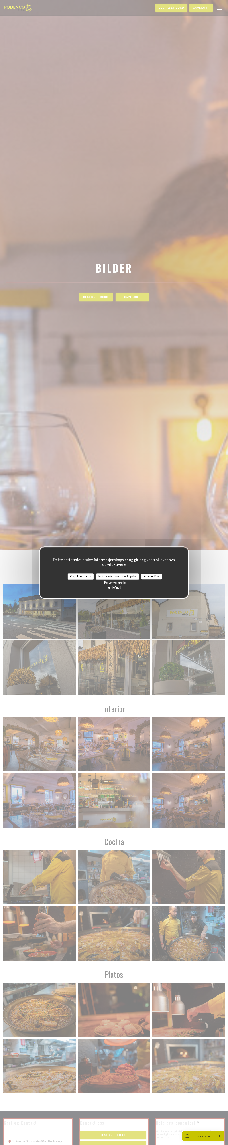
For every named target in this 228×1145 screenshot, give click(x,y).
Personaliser (152, 576)
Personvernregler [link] (115, 582)
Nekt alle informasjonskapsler (117, 576)
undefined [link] (114, 587)
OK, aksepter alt (80, 576)
